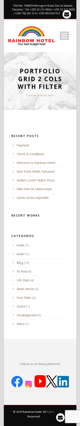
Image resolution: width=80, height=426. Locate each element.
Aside (20, 245)
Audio (21, 254)
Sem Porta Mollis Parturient (36, 171)
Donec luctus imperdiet (33, 198)
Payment (23, 145)
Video (20, 324)
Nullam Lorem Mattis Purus (36, 180)
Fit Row (22, 271)
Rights (50, 412)
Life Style (23, 280)
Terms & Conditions (30, 154)
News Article (25, 289)
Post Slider (24, 298)
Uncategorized (27, 315)
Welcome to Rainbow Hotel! (36, 163)
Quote (21, 306)
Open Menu (64, 36)
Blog (20, 263)
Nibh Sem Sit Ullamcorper (34, 189)
